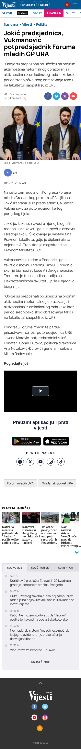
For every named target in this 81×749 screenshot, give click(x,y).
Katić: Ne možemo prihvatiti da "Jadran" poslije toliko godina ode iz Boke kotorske (39, 617)
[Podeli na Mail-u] (73, 96)
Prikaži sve (40, 662)
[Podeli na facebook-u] (48, 96)
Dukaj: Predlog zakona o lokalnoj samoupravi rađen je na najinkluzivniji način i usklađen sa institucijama (42, 600)
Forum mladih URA (20, 483)
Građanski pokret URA (57, 483)
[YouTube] (40, 462)
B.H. (15, 172)
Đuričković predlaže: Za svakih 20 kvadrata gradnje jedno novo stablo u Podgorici (40, 583)
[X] (30, 462)
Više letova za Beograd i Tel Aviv (32, 650)
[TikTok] (61, 462)
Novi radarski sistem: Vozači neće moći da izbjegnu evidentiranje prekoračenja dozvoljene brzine (39, 634)
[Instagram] (50, 462)
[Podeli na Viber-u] (65, 96)
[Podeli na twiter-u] (56, 96)
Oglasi (44, 5)
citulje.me (28, 5)
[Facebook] (20, 462)
